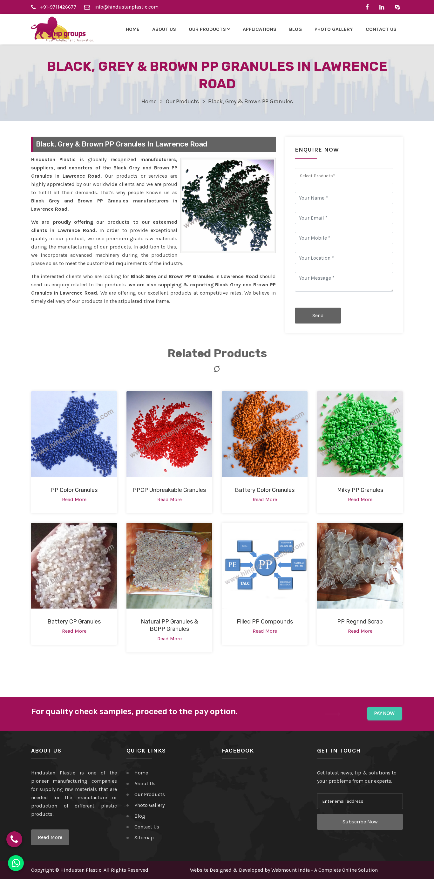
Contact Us (381, 29)
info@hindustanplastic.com (126, 7)
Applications (259, 29)
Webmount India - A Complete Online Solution (324, 870)
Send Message (318, 318)
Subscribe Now (360, 822)
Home (132, 29)
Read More (50, 837)
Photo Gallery (334, 29)
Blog (295, 29)
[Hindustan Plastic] (62, 29)
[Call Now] (14, 839)
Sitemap (144, 838)
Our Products (182, 101)
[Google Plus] (399, 7)
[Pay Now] (384, 714)
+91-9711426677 (58, 7)
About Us (164, 29)
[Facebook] (368, 7)
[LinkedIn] (383, 7)
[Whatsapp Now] (16, 863)
